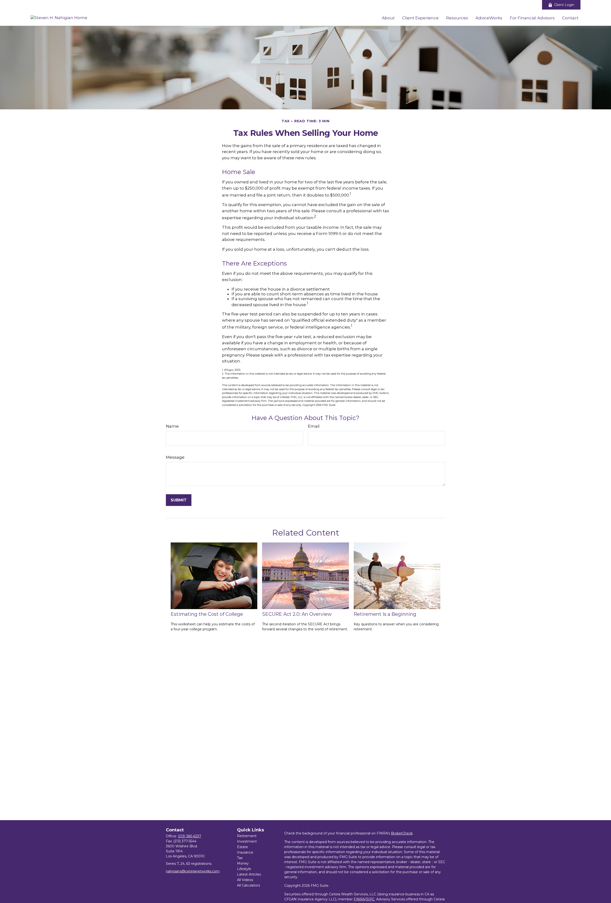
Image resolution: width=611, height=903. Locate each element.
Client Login (564, 5)
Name (172, 426)
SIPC (370, 899)
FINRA (359, 899)
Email (314, 426)
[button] (388, 17)
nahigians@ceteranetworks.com (193, 871)
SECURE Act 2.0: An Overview (297, 614)
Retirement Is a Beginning (385, 614)
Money (243, 863)
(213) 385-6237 (189, 836)
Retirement (247, 836)
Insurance (245, 852)
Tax (239, 858)
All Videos (245, 880)
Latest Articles (249, 874)
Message (175, 457)
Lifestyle (244, 869)
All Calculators (248, 885)
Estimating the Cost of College (207, 614)
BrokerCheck (402, 833)
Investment (247, 841)
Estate (242, 847)
